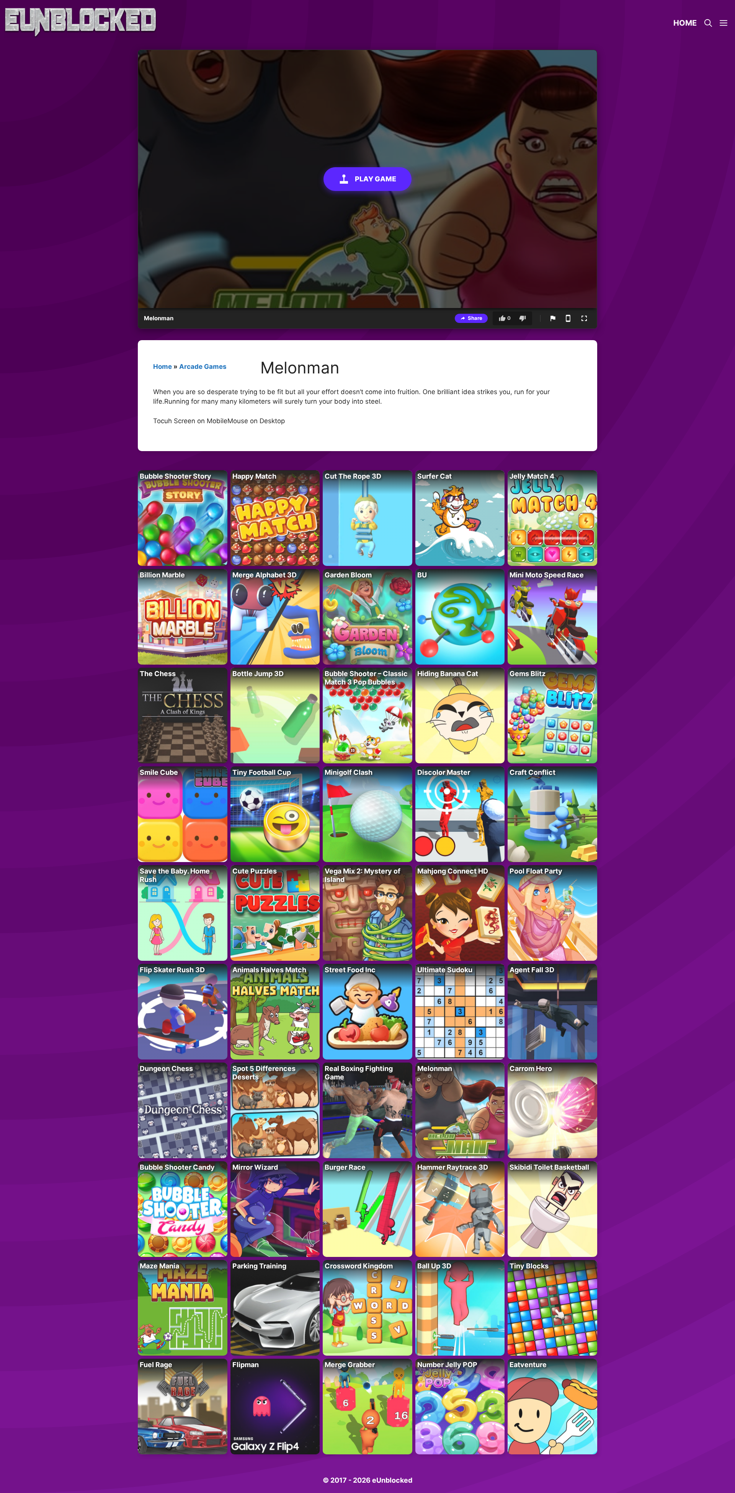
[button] (723, 23)
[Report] (553, 318)
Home (685, 23)
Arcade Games (203, 366)
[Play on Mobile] (568, 318)
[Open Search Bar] (708, 23)
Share (475, 318)
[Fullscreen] (584, 318)
